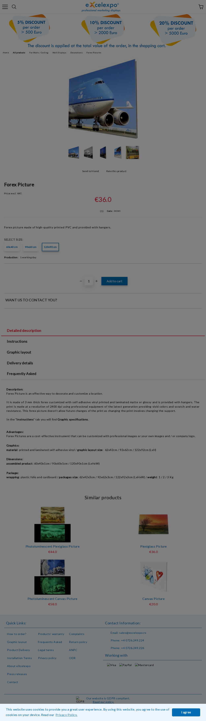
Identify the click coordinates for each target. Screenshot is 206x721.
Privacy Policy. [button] (66, 715)
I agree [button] (186, 712)
